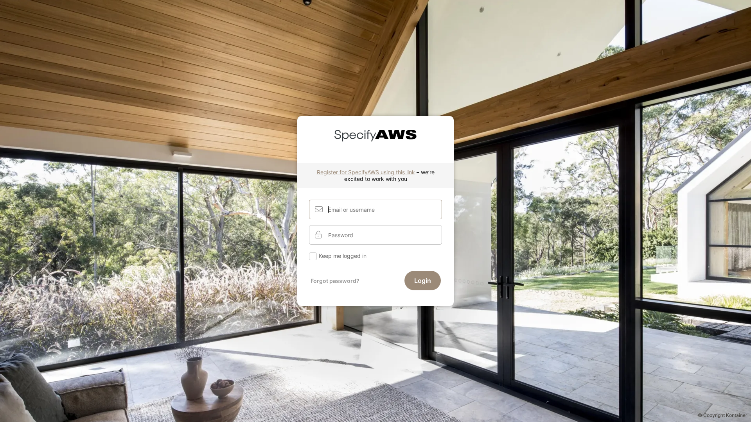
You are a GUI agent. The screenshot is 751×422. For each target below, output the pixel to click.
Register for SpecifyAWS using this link (366, 172)
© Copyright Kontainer (722, 415)
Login (422, 280)
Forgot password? (335, 280)
